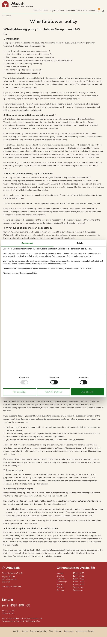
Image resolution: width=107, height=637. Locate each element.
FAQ (51, 631)
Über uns (58, 631)
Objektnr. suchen (57, 10)
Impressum (68, 631)
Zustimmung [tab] (27, 243)
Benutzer (103, 10)
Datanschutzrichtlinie (28, 273)
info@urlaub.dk (8, 613)
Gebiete (92, 10)
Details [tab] (80, 243)
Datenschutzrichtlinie (38, 631)
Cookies (16, 631)
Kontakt (25, 631)
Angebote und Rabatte (85, 631)
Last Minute (82, 10)
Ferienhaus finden (41, 10)
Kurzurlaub (70, 10)
